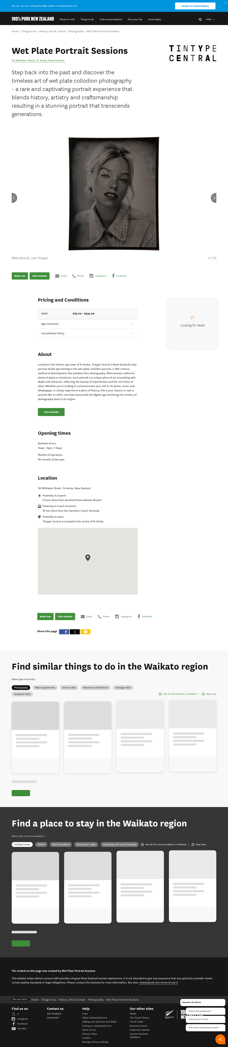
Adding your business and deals (99, 1021)
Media (133, 1013)
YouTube (21, 1028)
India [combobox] (209, 19)
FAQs (85, 1013)
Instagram (22, 1018)
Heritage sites (123, 687)
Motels (41, 844)
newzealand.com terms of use (158, 982)
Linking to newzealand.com (96, 1025)
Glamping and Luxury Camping (119, 844)
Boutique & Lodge (86, 844)
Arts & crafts (69, 687)
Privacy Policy (89, 1033)
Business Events (138, 1025)
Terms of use (89, 1029)
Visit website (39, 276)
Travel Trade (136, 1021)
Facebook (22, 1023)
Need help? (53, 1017)
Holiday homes (22, 844)
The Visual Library (139, 1017)
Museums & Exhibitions (95, 687)
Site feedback (54, 1013)
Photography (21, 687)
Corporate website (140, 1029)
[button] (67, 19)
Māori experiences (45, 687)
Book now (19, 276)
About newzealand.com (94, 1017)
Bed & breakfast (60, 844)
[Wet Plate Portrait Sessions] (192, 53)
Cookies (86, 1037)
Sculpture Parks (22, 694)
